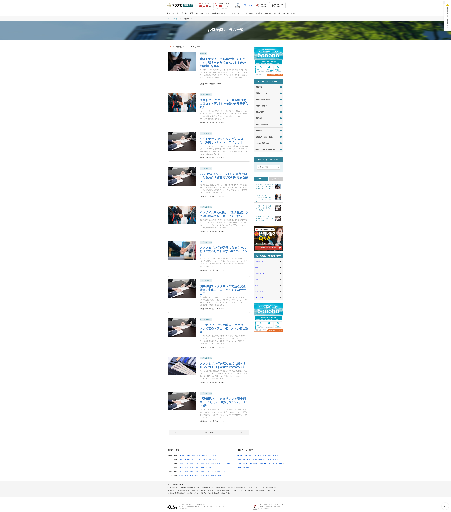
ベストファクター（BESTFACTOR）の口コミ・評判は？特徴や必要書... (264, 198)
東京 (181, 459)
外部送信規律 (260, 490)
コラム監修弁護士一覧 (269, 488)
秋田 (204, 455)
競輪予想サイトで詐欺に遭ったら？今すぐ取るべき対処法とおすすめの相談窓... (264, 186)
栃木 (214, 459)
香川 (212, 471)
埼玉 (193, 459)
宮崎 (207, 475)
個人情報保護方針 (183, 490)
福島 (214, 455)
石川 (223, 463)
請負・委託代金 (250, 455)
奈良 (202, 467)
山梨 (202, 463)
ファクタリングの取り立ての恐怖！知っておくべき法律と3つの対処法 (223, 365)
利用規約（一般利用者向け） (237, 488)
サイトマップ (171, 490)
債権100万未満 (265, 463)
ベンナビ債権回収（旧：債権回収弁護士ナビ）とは (183, 488)
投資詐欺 (276, 459)
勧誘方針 (211, 490)
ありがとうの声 (289, 13)
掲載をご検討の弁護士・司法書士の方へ (229, 490)
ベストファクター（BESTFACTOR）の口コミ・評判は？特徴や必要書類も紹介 (224, 103)
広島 (197, 471)
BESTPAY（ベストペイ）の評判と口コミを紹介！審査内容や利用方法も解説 (224, 177)
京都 (191, 467)
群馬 (209, 459)
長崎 (191, 475)
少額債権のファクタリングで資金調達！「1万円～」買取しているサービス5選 (223, 402)
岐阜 (186, 463)
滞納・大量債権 (243, 467)
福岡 (181, 475)
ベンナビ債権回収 (172, 19)
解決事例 (249, 13)
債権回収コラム (254, 488)
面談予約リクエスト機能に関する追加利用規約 (215, 493)
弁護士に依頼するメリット (199, 13)
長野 (212, 463)
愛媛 (218, 471)
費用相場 (259, 13)
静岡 (191, 463)
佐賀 (186, 475)
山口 (202, 471)
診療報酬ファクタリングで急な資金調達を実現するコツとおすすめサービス (223, 290)
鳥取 (181, 471)
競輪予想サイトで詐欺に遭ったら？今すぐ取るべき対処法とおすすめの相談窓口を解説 (223, 62)
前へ (176, 432)
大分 (202, 475)
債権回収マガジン (207, 488)
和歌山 (208, 467)
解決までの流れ (237, 13)
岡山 (191, 471)
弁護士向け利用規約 (198, 490)
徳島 (207, 471)
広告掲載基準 (249, 490)
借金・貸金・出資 (244, 459)
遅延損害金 (253, 463)
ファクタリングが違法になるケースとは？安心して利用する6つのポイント (223, 251)
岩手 (193, 455)
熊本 (197, 475)
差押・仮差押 (242, 463)
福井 (228, 463)
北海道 (181, 455)
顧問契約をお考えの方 (220, 13)
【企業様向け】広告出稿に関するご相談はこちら (182, 493)
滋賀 (197, 467)
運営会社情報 (220, 488)
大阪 (181, 467)
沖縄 (219, 475)
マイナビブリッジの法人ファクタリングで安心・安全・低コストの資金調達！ (224, 328)
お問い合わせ (272, 490)
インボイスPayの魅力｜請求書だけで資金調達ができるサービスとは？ (224, 214)
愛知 (181, 463)
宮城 (198, 455)
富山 (218, 463)
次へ (242, 432)
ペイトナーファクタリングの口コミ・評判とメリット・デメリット (264, 208)
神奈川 (187, 459)
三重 (197, 463)
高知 (223, 471)
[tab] (261, 179)
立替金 (268, 459)
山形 (209, 455)
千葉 (198, 459)
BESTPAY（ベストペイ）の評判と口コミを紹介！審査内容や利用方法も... (264, 218)
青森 (188, 455)
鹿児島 (213, 475)
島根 (186, 471)
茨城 (204, 459)
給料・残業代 (273, 455)
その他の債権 (277, 463)
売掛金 (239, 455)
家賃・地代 (262, 455)
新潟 (207, 463)
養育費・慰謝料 (258, 459)
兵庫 (186, 467)
